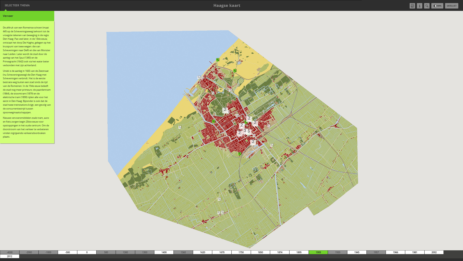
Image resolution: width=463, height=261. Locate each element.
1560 (183, 252)
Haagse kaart (227, 5)
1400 (164, 252)
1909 (318, 252)
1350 (144, 252)
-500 (67, 252)
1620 (202, 252)
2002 (434, 252)
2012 (9, 256)
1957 (376, 252)
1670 (221, 252)
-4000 (9, 252)
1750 (241, 252)
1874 (279, 252)
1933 (337, 252)
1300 (125, 252)
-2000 (29, 252)
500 (106, 252)
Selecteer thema (17, 5)
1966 (395, 252)
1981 (414, 252)
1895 (298, 252)
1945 (356, 252)
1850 (260, 252)
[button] (202, 78)
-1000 (48, 252)
